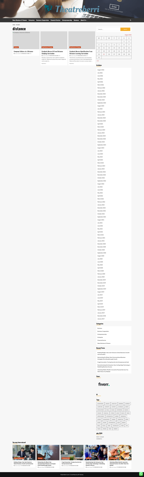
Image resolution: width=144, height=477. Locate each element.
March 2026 (101, 85)
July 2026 (100, 73)
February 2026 (101, 87)
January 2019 (101, 313)
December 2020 (102, 243)
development (100, 409)
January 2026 (101, 91)
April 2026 (100, 81)
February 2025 (101, 111)
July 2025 (100, 109)
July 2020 (100, 259)
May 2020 (100, 265)
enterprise (119, 409)
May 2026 (100, 79)
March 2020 (101, 271)
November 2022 (102, 175)
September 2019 (102, 289)
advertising (100, 403)
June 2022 (100, 189)
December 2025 (102, 93)
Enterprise (31, 20)
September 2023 (102, 145)
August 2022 (101, 183)
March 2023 (101, 163)
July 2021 (100, 223)
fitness (112, 413)
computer (99, 406)
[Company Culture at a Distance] (26, 40)
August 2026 (101, 69)
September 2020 (102, 253)
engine (113, 409)
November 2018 (102, 315)
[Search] (130, 20)
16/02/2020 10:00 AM (54, 55)
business (121, 403)
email (107, 409)
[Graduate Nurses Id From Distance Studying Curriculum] (53, 40)
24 (99, 54)
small (98, 425)
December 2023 (102, 135)
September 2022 (102, 181)
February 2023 (101, 165)
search (124, 422)
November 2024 (102, 121)
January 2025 (101, 115)
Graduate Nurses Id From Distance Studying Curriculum (52, 52)
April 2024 (100, 123)
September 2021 (102, 217)
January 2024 (101, 133)
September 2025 (102, 103)
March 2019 (101, 307)
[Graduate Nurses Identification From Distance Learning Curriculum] (81, 40)
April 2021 (100, 231)
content (114, 406)
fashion (126, 409)
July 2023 (100, 151)
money (99, 422)
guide (117, 413)
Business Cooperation (42, 20)
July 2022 (100, 187)
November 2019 (102, 283)
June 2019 (100, 297)
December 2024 (102, 117)
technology (116, 425)
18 (104, 51)
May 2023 (100, 157)
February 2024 (101, 129)
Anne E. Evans (17, 53)
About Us (83, 20)
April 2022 (100, 195)
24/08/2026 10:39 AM (26, 465)
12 (109, 48)
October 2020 (101, 249)
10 (99, 48)
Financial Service (55, 20)
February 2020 (101, 273)
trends (104, 428)
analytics (114, 403)
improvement (100, 416)
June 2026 (100, 75)
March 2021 (101, 235)
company (127, 403)
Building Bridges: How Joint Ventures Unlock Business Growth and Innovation (113, 353)
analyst (108, 403)
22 (124, 51)
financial (106, 413)
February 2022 (101, 201)
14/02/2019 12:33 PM (82, 55)
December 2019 (102, 279)
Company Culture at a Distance (23, 51)
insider (117, 416)
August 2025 (101, 105)
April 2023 (100, 159)
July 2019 (100, 295)
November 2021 (102, 211)
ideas (128, 413)
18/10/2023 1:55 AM (25, 53)
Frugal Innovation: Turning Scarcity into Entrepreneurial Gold (113, 362)
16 (129, 48)
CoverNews (73, 474)
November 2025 (102, 97)
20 (114, 51)
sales (118, 422)
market (114, 419)
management (106, 419)
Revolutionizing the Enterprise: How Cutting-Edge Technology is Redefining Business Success (114, 366)
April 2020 (100, 267)
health (123, 413)
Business (76, 20)
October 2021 (101, 213)
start (109, 425)
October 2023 (101, 141)
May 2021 (100, 229)
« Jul (97, 60)
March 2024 (101, 127)
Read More (44, 63)
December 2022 (102, 171)
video (110, 428)
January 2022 (101, 205)
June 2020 (100, 261)
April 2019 (100, 303)
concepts (107, 406)
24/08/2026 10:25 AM (98, 467)
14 (119, 48)
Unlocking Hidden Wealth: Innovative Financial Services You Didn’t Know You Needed (113, 370)
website (116, 428)
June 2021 (100, 225)
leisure (99, 419)
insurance (123, 416)
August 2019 (101, 291)
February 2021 (101, 237)
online (104, 422)
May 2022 (100, 193)
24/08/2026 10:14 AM (122, 467)
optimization (111, 422)
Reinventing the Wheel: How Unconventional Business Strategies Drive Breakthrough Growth (111, 358)
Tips (127, 425)
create (127, 406)
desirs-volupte (100, 436)
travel (99, 428)
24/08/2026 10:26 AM (74, 465)
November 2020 (102, 247)
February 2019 (101, 309)
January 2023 (101, 169)
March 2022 (101, 199)
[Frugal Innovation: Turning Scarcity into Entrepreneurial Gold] (72, 452)
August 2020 (101, 255)
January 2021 (101, 241)
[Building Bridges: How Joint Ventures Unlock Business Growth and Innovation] (24, 452)
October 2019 (101, 285)
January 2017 (101, 319)
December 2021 (102, 207)
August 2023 (101, 147)
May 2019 (100, 301)
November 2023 (102, 139)
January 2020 (101, 277)
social (104, 425)
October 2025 (101, 99)
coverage (120, 406)
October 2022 (101, 177)
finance (99, 413)
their (122, 425)
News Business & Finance (20, 20)
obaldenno (99, 438)
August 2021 (101, 219)
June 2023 (100, 153)
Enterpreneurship (67, 20)
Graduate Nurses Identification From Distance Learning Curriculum (81, 52)
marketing (120, 419)
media (126, 419)
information (109, 416)
